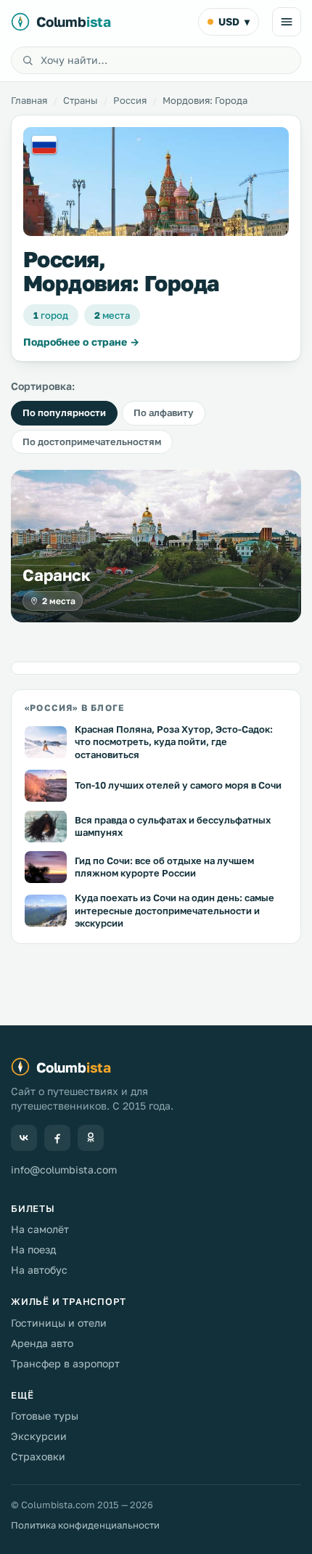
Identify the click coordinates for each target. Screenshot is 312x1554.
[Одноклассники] (91, 1138)
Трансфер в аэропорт (65, 1363)
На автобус (39, 1270)
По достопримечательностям (91, 441)
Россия (130, 100)
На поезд (33, 1249)
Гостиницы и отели (59, 1323)
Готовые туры (44, 1415)
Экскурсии (39, 1436)
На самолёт (40, 1229)
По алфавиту (164, 412)
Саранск (56, 575)
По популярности (64, 412)
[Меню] (286, 21)
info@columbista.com (64, 1169)
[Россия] (156, 181)
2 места (58, 600)
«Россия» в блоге (74, 707)
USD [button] (234, 21)
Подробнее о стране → (81, 341)
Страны (80, 100)
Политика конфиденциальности (85, 1525)
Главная (29, 100)
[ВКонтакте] (24, 1138)
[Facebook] (57, 1138)
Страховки (38, 1456)
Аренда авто (42, 1343)
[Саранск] (156, 546)
